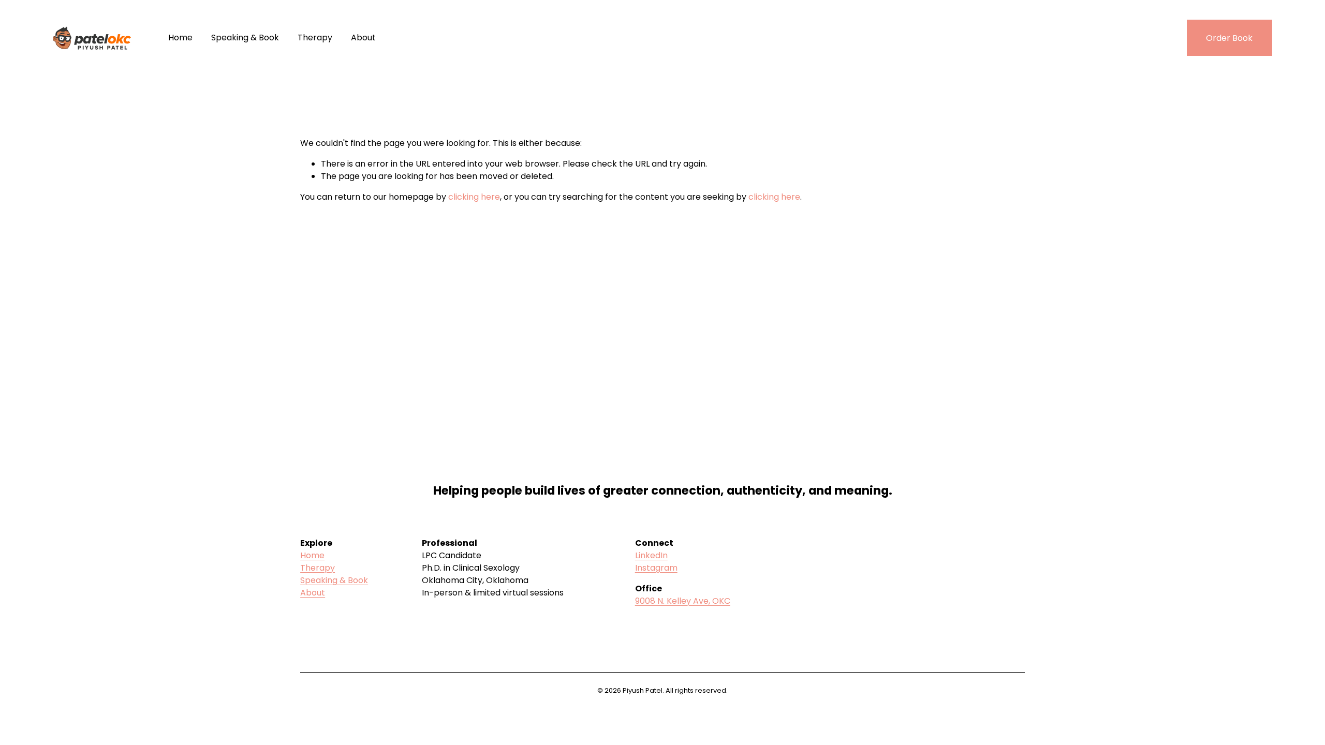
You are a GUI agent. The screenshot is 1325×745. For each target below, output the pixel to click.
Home (180, 37)
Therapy (315, 37)
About (363, 37)
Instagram (656, 568)
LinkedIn (651, 555)
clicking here (474, 197)
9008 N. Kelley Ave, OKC (682, 601)
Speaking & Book (245, 37)
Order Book (1229, 38)
